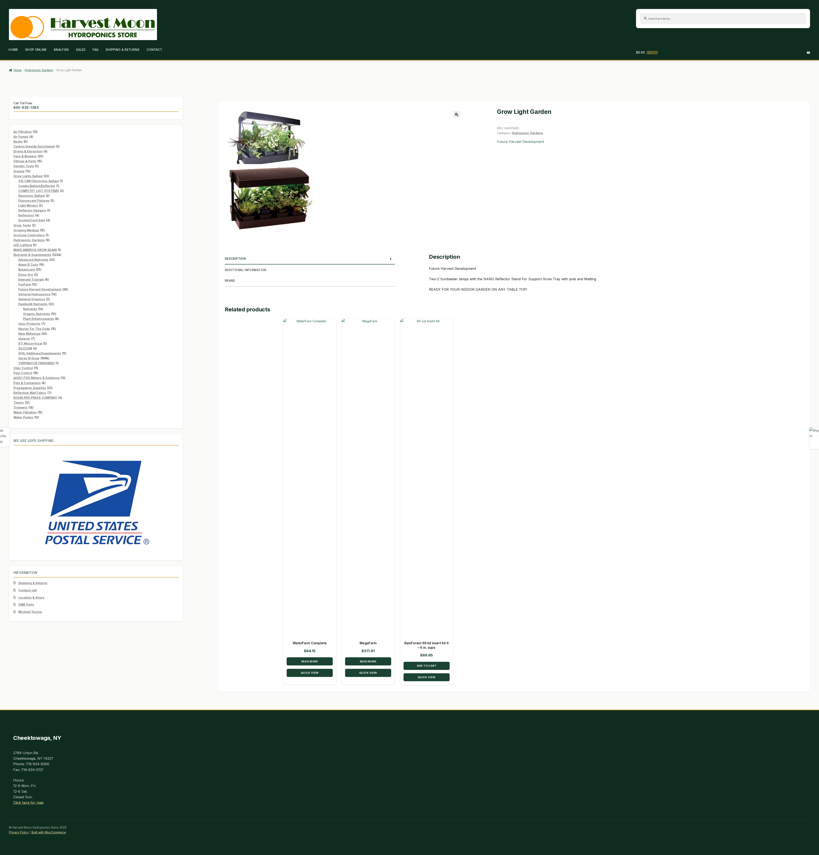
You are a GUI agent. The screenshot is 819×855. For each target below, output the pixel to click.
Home (13, 49)
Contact (154, 49)
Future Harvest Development (520, 141)
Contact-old (27, 590)
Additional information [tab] (245, 270)
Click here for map (28, 802)
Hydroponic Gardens (39, 70)
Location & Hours (31, 597)
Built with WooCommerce (49, 832)
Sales (80, 49)
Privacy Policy (19, 832)
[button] (456, 114)
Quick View (310, 673)
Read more (309, 661)
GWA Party (26, 604)
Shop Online (35, 49)
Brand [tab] (230, 280)
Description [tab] (235, 258)
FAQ (95, 49)
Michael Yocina (30, 612)
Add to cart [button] (426, 665)
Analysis (61, 49)
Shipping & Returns (122, 49)
